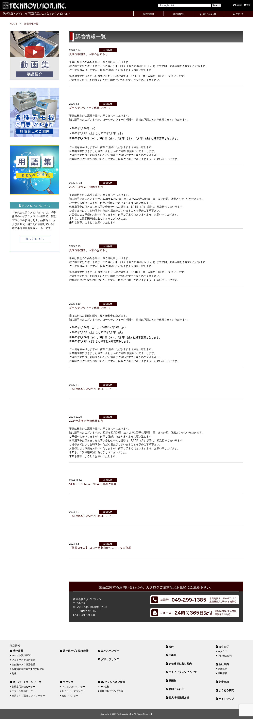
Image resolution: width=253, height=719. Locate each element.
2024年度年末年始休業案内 (86, 420)
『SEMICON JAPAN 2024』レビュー (93, 388)
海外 (171, 646)
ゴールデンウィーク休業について (90, 107)
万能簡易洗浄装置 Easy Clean (27, 669)
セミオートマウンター (73, 691)
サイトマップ (226, 698)
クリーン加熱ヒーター (23, 691)
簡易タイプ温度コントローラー (28, 695)
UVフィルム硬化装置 (112, 681)
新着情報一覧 (31, 23)
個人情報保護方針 (178, 697)
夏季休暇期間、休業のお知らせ (88, 54)
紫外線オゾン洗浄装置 (75, 650)
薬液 (13, 673)
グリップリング (109, 659)
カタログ (238, 14)
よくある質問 (226, 690)
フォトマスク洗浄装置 (23, 660)
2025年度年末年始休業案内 (86, 186)
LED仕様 (104, 686)
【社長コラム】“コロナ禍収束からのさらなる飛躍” (100, 547)
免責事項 (223, 681)
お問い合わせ (208, 14)
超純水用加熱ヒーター (23, 686)
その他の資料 (224, 655)
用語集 (172, 655)
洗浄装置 (17, 650)
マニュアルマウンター (73, 686)
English (238, 5)
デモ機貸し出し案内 (180, 663)
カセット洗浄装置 (21, 655)
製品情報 (148, 14)
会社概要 (178, 14)
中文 (248, 5)
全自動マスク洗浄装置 (23, 664)
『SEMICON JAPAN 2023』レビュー (93, 515)
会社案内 (223, 664)
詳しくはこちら (35, 238)
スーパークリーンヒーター (28, 681)
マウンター (69, 681)
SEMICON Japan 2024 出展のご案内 (92, 484)
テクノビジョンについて (182, 672)
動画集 (172, 680)
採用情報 (222, 673)
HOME (13, 23)
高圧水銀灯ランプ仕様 (111, 691)
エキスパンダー (109, 650)
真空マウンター (69, 695)
